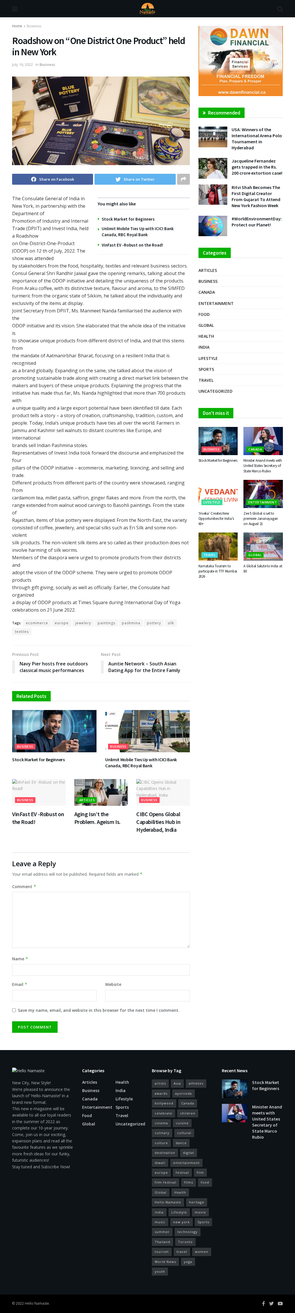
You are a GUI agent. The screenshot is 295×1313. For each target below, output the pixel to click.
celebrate (163, 1113)
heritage (196, 1202)
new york (181, 1222)
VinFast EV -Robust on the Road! (132, 245)
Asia (177, 1083)
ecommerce (37, 623)
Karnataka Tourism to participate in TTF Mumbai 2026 (217, 571)
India (203, 347)
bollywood (164, 1103)
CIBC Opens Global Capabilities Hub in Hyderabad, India (158, 821)
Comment (24, 886)
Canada (206, 292)
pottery (154, 623)
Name (20, 958)
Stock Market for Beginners (128, 219)
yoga (188, 1261)
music (160, 1222)
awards (161, 1093)
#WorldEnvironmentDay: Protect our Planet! (257, 222)
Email (19, 984)
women (201, 1251)
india (159, 1212)
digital (188, 1152)
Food (204, 314)
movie (200, 1212)
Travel (205, 380)
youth (160, 1271)
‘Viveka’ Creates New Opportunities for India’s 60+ (216, 518)
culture (161, 1143)
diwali (160, 1163)
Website (113, 984)
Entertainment (216, 303)
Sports (206, 369)
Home (17, 26)
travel (182, 1251)
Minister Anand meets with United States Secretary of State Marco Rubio (262, 465)
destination (165, 1152)
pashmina (131, 623)
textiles (22, 631)
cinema (161, 1123)
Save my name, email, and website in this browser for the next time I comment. (98, 1010)
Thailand (162, 1242)
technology (187, 1232)
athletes (196, 1083)
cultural (184, 1133)
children (187, 1113)
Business (34, 26)
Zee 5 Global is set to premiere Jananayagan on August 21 (260, 518)
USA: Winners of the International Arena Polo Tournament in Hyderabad (257, 138)
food (205, 1182)
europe (62, 623)
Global (206, 325)
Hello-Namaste (168, 1202)
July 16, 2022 (22, 64)
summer (162, 1232)
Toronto (185, 1242)
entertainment (186, 1163)
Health (206, 336)
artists (160, 1083)
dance (181, 1143)
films (188, 1182)
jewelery (83, 623)
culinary (162, 1133)
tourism (162, 1251)
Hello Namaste (37, 1303)
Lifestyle (208, 358)
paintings (106, 623)
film (200, 1172)
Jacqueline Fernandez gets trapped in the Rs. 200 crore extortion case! (257, 167)
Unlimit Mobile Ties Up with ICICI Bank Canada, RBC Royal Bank (141, 763)
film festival (165, 1182)
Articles (87, 800)
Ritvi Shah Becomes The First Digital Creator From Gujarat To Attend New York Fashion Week (256, 196)
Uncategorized (215, 391)
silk (171, 623)
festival (182, 1172)
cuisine (182, 1123)
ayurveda (183, 1093)
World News (165, 1261)
